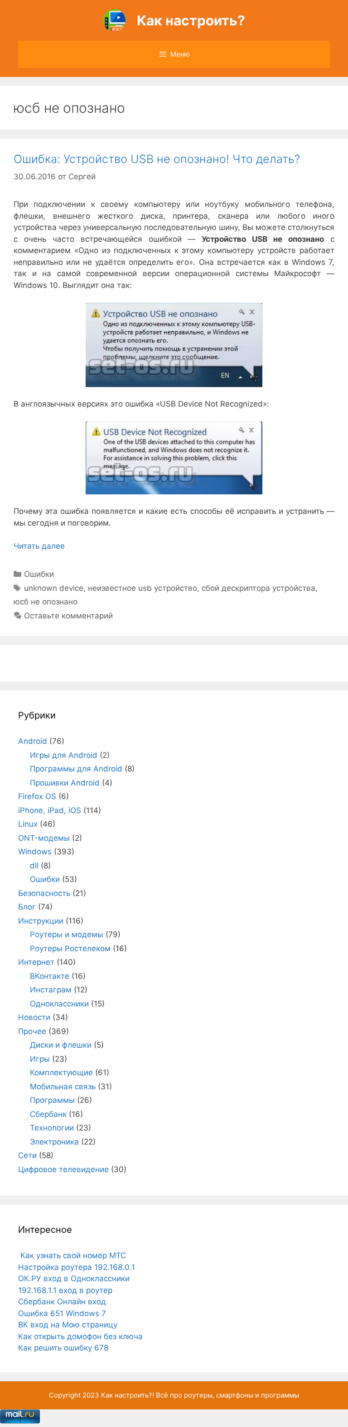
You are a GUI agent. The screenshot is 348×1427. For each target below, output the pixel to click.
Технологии (52, 1127)
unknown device (53, 588)
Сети (27, 1155)
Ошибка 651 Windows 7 (62, 1313)
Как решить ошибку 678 (63, 1347)
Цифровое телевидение (63, 1169)
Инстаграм (51, 989)
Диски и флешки (61, 1044)
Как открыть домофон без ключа (80, 1336)
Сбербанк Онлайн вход (62, 1301)
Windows (35, 851)
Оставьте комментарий (68, 615)
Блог (27, 906)
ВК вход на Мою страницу (67, 1324)
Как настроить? (191, 20)
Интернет (36, 962)
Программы (52, 1100)
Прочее (32, 1031)
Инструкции (40, 920)
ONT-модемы (44, 838)
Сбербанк (48, 1114)
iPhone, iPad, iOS (49, 810)
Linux (28, 823)
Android (32, 741)
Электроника (54, 1141)
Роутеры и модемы (66, 934)
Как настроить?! (127, 1395)
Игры (40, 1058)
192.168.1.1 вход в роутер (65, 1290)
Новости (34, 1017)
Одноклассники (59, 1003)
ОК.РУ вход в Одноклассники (74, 1278)
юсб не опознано (45, 601)
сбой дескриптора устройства (258, 588)
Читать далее (39, 546)
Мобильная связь (63, 1086)
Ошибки (39, 574)
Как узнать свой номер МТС (72, 1255)
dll (34, 865)
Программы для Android (76, 768)
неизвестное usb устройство (142, 588)
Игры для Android (63, 755)
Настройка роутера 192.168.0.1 (76, 1267)
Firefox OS (37, 796)
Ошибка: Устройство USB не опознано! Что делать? (157, 159)
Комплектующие (61, 1072)
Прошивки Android (65, 782)
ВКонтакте (49, 976)
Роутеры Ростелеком (70, 948)
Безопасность (44, 893)
